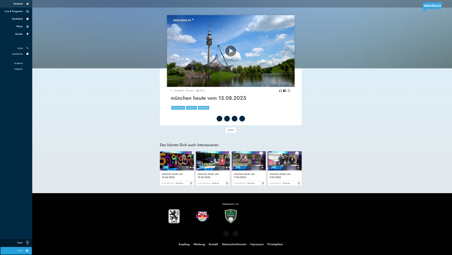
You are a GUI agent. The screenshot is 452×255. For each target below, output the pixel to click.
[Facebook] (226, 234)
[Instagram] (235, 234)
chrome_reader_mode (284, 90)
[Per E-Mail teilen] (242, 118)
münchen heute (178, 107)
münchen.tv (191, 107)
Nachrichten (203, 107)
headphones (280, 90)
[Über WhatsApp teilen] (234, 118)
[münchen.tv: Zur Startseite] (432, 7)
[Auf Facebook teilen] (219, 118)
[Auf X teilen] (227, 118)
